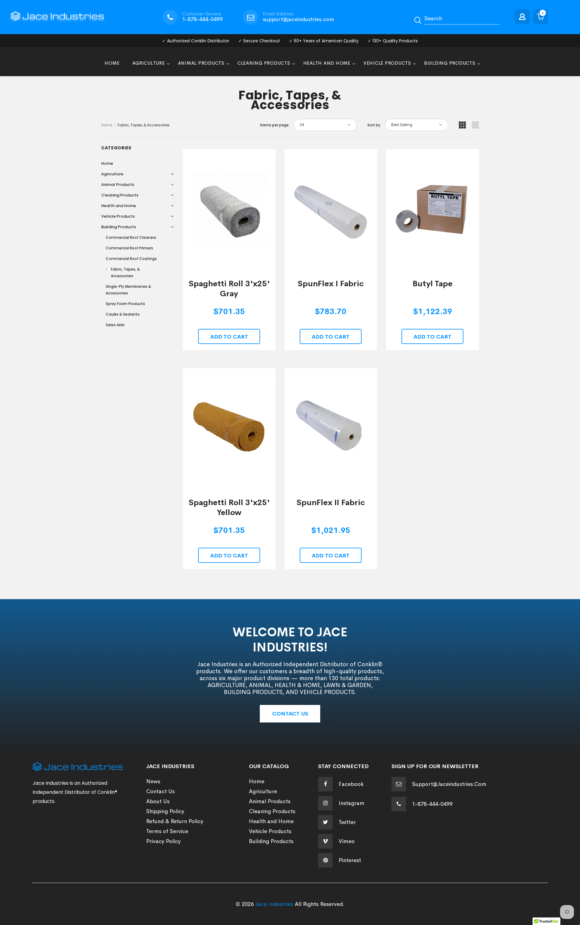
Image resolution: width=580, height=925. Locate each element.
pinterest (350, 860)
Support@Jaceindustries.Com (449, 784)
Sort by (373, 125)
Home (106, 125)
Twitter (347, 822)
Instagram (351, 803)
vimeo (347, 841)
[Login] (524, 17)
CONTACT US (290, 713)
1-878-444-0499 (202, 19)
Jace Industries (274, 904)
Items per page (274, 125)
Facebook (351, 784)
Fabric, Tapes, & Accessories (143, 125)
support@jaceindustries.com (298, 19)
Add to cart (229, 336)
